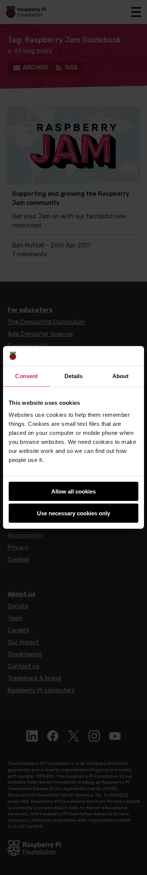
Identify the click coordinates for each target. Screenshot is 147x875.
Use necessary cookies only (73, 513)
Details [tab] (73, 376)
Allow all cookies (73, 491)
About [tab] (120, 376)
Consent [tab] (26, 376)
